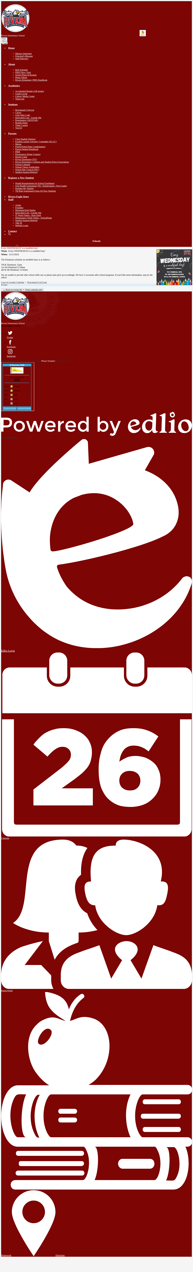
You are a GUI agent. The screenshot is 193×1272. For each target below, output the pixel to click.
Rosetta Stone (21, 123)
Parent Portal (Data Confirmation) (30, 147)
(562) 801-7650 (63, 361)
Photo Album (21, 77)
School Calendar (22, 164)
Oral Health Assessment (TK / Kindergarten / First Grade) (41, 186)
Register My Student (24, 188)
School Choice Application (27, 167)
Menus (18, 144)
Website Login (21, 225)
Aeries (18, 205)
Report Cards (21, 157)
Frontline (19, 208)
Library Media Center (25, 96)
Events (4, 285)
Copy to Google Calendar (12, 282)
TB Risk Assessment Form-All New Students (35, 191)
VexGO (18, 128)
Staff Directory (22, 58)
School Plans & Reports (26, 75)
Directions (60, 1255)
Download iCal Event (37, 282)
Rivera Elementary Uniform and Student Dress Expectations (42, 162)
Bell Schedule (21, 70)
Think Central (21, 125)
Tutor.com (19, 99)
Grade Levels (21, 94)
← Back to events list (12, 289)
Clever (18, 112)
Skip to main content (10, 2)
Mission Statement (23, 53)
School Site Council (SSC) (27, 169)
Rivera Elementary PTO (26, 159)
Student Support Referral (26, 172)
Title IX (18, 223)
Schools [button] (96, 241)
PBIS (17, 152)
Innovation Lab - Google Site (28, 117)
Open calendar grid (33, 289)
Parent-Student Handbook (26, 149)
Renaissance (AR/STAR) (26, 120)
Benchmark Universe (24, 110)
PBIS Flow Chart (23, 72)
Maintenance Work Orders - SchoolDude (33, 218)
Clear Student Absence (25, 139)
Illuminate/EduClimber (25, 210)
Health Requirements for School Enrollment (34, 183)
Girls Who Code (22, 115)
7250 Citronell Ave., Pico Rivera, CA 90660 (21, 361)
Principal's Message (24, 56)
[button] (11, 48)
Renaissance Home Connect (27, 154)
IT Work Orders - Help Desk (28, 215)
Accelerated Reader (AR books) (29, 91)
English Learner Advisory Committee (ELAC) (36, 141)
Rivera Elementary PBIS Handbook (31, 80)
